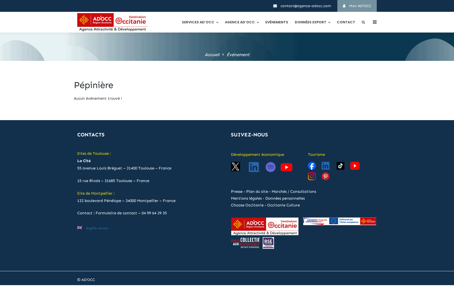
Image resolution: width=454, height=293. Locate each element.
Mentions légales (246, 198)
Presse (237, 191)
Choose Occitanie (247, 205)
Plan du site (257, 191)
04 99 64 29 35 (154, 213)
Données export (310, 22)
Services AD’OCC (198, 22)
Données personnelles (285, 198)
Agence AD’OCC (240, 22)
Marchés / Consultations (294, 191)
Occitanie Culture (283, 205)
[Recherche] (363, 22)
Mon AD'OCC (359, 6)
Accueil (212, 54)
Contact (346, 22)
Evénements (276, 22)
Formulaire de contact (116, 213)
